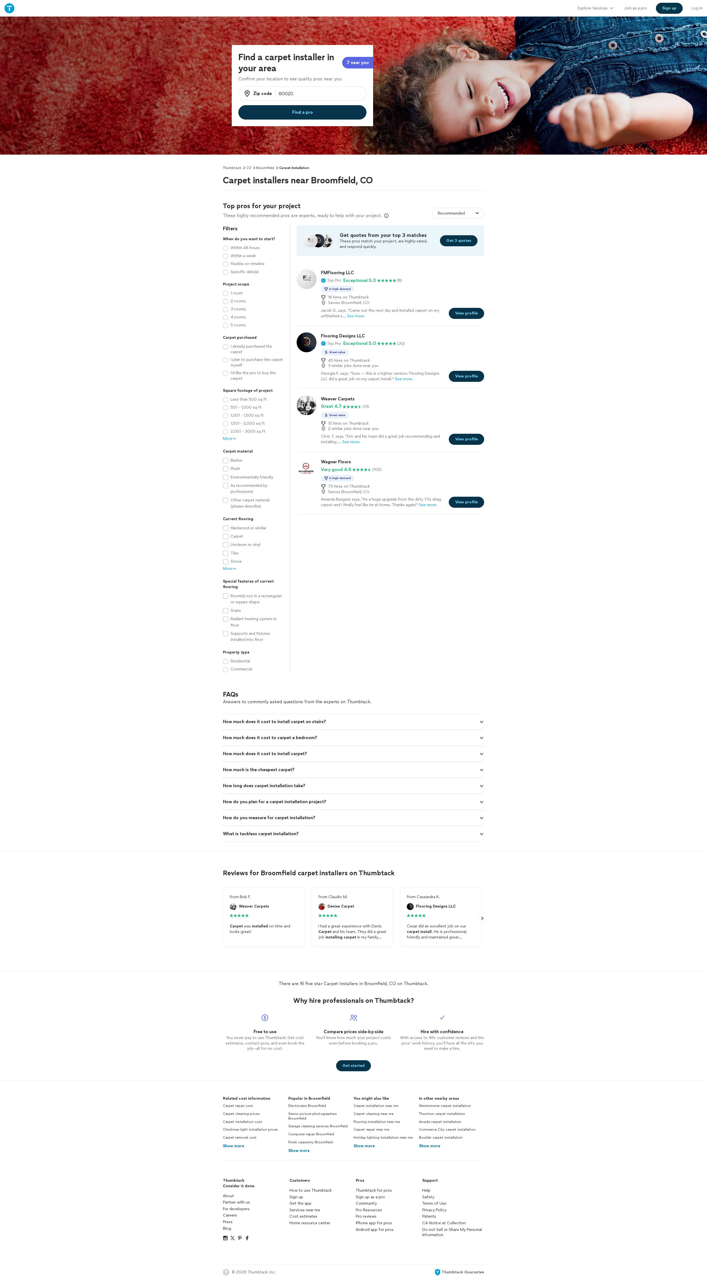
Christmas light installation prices (250, 1129)
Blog (227, 1228)
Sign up (296, 1197)
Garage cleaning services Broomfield (318, 1126)
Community (366, 1203)
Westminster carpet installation (445, 1106)
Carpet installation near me (376, 1106)
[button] (331, 280)
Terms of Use (434, 1203)
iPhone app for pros (374, 1223)
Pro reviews (366, 1216)
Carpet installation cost (242, 1122)
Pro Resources (369, 1210)
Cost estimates (303, 1216)
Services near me (304, 1210)
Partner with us (236, 1202)
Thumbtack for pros (374, 1190)
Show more (233, 1146)
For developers (236, 1209)
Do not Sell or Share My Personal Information (452, 1232)
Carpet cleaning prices (241, 1114)
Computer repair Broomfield (311, 1134)
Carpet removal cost (240, 1137)
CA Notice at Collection (444, 1223)
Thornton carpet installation (442, 1114)
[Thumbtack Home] (9, 8)
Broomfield (265, 168)
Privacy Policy (434, 1210)
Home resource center (309, 1223)
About (228, 1196)
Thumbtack (232, 168)
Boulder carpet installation (441, 1137)
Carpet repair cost (238, 1106)
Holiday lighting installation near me (383, 1137)
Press (228, 1222)
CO (248, 168)
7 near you (358, 62)
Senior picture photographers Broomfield (312, 1116)
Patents (429, 1216)
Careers (230, 1215)
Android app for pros (375, 1229)
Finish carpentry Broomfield (310, 1142)
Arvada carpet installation (440, 1122)
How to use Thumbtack (310, 1190)
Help (426, 1190)
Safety (428, 1197)
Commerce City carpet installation (447, 1129)
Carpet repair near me (371, 1129)
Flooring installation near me (377, 1122)
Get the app (300, 1203)
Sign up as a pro (370, 1197)
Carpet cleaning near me (374, 1114)
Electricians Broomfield (307, 1106)
